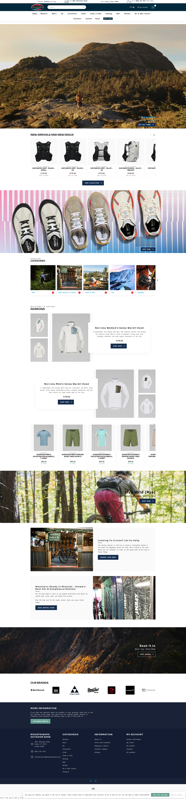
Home (34, 13)
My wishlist (130, 746)
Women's (43, 13)
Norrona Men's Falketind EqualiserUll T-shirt (44, 456)
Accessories (72, 13)
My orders (130, 742)
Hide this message (160, 795)
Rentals (127, 13)
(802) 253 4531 (40, 751)
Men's (54, 13)
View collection (92, 183)
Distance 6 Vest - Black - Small (43, 169)
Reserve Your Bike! (108, 557)
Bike (118, 13)
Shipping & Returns (101, 746)
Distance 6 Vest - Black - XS (72, 169)
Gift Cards (108, 18)
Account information (133, 739)
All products (130, 752)
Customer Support (101, 749)
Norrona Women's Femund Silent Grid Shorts (131, 456)
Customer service (40, 721)
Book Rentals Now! (46, 607)
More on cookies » (177, 795)
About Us (97, 739)
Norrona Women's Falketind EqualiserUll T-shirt (101, 456)
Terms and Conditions (102, 742)
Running (109, 13)
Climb (83, 13)
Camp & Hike (95, 13)
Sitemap (97, 752)
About (97, 18)
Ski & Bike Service (142, 13)
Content (89, 18)
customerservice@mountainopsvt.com (48, 757)
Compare (129, 749)
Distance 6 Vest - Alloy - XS (101, 169)
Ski (62, 13)
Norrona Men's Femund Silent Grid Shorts (73, 456)
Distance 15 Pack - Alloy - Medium (130, 169)
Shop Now (117, 346)
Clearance (77, 18)
